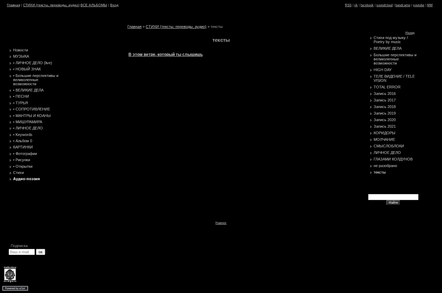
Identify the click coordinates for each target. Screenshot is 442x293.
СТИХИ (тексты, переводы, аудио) (51, 5)
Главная (13, 5)
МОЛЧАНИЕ (384, 139)
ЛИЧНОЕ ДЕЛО (387, 152)
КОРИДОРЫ (384, 133)
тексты (380, 172)
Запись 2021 (385, 126)
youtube (418, 5)
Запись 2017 (385, 100)
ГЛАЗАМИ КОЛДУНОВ (393, 159)
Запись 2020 (385, 120)
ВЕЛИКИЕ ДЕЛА (388, 48)
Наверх (221, 223)
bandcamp (402, 5)
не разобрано (385, 166)
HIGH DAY (383, 70)
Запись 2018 (385, 107)
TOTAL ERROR (387, 87)
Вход (114, 5)
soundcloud (384, 5)
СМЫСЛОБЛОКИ (389, 146)
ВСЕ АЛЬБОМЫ (93, 5)
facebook (367, 5)
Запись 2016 (385, 93)
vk (356, 5)
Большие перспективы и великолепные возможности (395, 59)
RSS (348, 5)
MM (430, 5)
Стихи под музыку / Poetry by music (391, 40)
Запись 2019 (385, 113)
